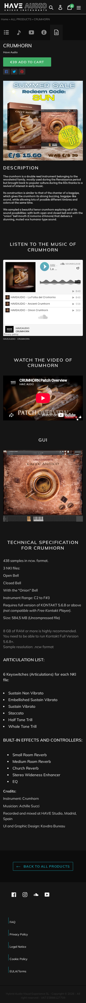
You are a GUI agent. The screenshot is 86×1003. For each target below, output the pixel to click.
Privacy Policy (19, 934)
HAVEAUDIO (9, 339)
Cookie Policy (18, 959)
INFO (44, 32)
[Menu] (78, 7)
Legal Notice (18, 947)
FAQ (12, 922)
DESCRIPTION (6, 32)
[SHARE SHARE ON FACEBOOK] (6, 71)
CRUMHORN (23, 339)
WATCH (31, 32)
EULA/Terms (18, 971)
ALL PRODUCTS (21, 19)
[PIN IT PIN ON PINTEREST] (22, 71)
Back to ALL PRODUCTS (46, 866)
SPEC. (56, 32)
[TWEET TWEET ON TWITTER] (14, 71)
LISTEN (19, 32)
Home (4, 19)
